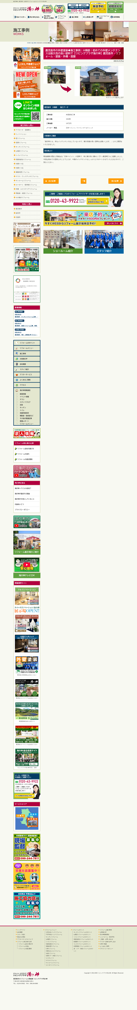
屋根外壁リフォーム (22, 172)
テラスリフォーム (51, 960)
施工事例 (75, 17)
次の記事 (52, 181)
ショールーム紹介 (104, 17)
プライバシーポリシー (22, 509)
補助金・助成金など (26, 415)
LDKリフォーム (50, 948)
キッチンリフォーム (22, 147)
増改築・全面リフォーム (24, 193)
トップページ (21, 930)
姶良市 (18, 213)
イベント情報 (24, 396)
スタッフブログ (25, 402)
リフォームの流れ (23, 454)
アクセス (23, 385)
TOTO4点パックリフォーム (54, 934)
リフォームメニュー (62, 17)
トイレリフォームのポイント (82, 937)
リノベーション (21, 134)
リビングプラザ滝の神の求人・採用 (27, 767)
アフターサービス (26, 374)
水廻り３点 (19, 168)
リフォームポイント (78, 930)
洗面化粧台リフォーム (23, 159)
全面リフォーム (50, 953)
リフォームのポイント (27, 343)
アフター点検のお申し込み (108, 941)
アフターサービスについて (25, 939)
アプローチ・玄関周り (23, 130)
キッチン (23, 407)
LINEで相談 (103, 944)
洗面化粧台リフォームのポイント (83, 939)
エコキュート (50, 958)
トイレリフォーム (22, 155)
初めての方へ (21, 17)
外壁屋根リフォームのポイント (83, 946)
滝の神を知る (35, 17)
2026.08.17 (27, 323)
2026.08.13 (27, 332)
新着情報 (23, 394)
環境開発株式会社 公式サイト (27, 721)
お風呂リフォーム (22, 151)
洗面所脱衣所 (24, 413)
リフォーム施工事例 (106, 930)
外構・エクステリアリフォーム (26, 189)
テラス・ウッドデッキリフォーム (27, 176)
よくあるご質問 (25, 380)
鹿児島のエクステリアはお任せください (27, 698)
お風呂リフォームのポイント (82, 934)
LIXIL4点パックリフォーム (54, 932)
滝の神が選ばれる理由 (49, 17)
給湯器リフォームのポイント (82, 941)
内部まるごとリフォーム (53, 951)
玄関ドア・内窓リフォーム (54, 955)
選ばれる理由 (21, 937)
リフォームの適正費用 (24, 459)
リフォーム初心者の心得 (24, 941)
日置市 (18, 217)
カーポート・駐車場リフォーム (26, 185)
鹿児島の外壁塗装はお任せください (27, 675)
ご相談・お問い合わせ (106, 939)
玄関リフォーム (21, 142)
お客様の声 (89, 17)
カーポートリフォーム (52, 965)
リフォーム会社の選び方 (25, 448)
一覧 (83, 181)
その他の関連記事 (26, 418)
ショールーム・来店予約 (107, 937)
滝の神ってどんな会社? (23, 488)
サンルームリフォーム (23, 180)
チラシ (22, 399)
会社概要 (23, 364)
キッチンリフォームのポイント (83, 932)
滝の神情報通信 (25, 390)
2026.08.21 (27, 314)
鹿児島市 (19, 209)
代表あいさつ (19, 504)
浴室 (21, 405)
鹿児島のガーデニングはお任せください (27, 744)
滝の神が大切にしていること (24, 499)
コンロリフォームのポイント (82, 944)
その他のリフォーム (22, 197)
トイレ (22, 410)
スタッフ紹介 (24, 369)
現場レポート (24, 421)
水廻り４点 (19, 163)
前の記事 (115, 181)
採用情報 (116, 17)
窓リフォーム (20, 138)
